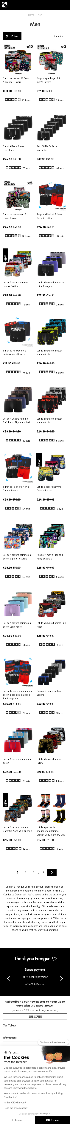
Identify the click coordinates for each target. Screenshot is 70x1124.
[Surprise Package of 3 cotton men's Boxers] (18, 331)
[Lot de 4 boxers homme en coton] (18, 740)
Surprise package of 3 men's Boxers (48, 80)
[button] (61, 978)
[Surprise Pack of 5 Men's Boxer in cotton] (51, 195)
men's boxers (46, 890)
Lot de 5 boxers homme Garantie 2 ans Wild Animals (17, 828)
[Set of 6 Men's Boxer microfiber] (51, 127)
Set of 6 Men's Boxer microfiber (47, 148)
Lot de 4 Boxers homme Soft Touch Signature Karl (16, 420)
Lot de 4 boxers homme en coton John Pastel (17, 624)
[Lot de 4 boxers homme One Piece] (51, 604)
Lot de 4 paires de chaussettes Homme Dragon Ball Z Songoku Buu (51, 830)
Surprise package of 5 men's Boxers (14, 216)
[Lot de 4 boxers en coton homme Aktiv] (51, 331)
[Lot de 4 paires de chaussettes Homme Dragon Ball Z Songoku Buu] (51, 808)
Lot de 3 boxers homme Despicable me (49, 488)
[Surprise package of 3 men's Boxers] (51, 59)
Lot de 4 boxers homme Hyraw (49, 760)
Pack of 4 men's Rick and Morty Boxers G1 (50, 556)
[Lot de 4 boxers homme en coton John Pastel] (18, 604)
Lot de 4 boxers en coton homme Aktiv (49, 352)
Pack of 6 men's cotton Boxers (49, 692)
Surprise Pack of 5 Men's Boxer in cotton (50, 216)
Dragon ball (21, 894)
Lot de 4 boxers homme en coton (17, 760)
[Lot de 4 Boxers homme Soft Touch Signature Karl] (18, 400)
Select (57, 36)
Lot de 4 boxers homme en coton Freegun (50, 284)
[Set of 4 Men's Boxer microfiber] (18, 127)
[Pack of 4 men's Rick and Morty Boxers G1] (51, 536)
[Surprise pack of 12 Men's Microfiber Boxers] (18, 59)
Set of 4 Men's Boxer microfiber (13, 148)
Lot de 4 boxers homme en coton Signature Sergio (17, 556)
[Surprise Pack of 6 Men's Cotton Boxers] (18, 468)
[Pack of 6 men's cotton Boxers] (51, 672)
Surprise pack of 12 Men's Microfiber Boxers (16, 80)
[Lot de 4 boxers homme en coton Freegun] (51, 263)
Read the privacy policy (15, 1108)
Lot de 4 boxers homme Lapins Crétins (15, 284)
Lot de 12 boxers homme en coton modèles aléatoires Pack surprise (17, 694)
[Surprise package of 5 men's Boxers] (18, 195)
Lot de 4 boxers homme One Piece (51, 624)
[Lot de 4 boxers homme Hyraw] (51, 740)
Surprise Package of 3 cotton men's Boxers (14, 352)
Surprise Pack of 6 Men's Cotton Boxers (16, 488)
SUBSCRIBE (35, 1016)
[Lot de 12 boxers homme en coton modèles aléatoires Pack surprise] (18, 672)
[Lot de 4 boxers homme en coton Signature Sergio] (18, 536)
